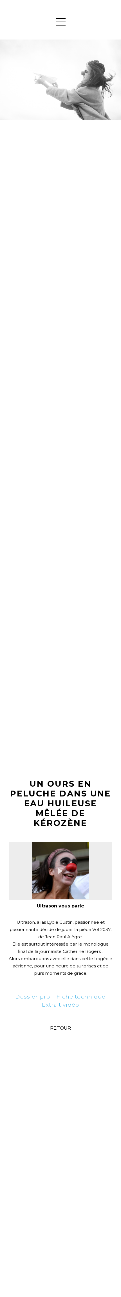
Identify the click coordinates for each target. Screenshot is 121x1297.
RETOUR (60, 1028)
